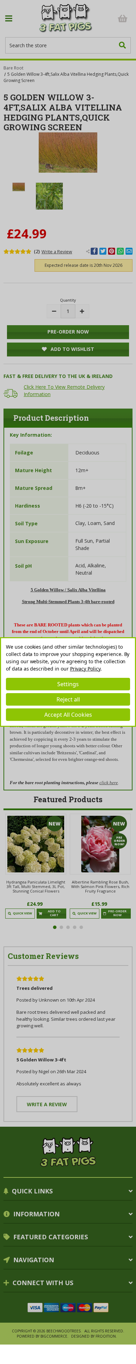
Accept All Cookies (68, 714)
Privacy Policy (85, 668)
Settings (68, 684)
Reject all (68, 699)
